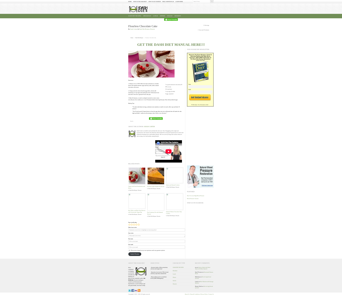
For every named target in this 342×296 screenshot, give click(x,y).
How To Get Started (155, 1)
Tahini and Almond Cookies (173, 185)
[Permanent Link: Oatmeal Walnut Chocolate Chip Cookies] (175, 209)
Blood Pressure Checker (193, 198)
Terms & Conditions (195, 294)
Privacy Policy (204, 294)
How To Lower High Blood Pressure (195, 195)
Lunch (155, 16)
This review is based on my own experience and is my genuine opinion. (148, 250)
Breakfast (147, 16)
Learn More (179, 1)
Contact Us (211, 294)
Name (189, 84)
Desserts (178, 16)
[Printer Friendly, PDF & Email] (171, 19)
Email (189, 89)
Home (130, 1)
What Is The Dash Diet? (140, 1)
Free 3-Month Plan (168, 1)
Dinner (162, 16)
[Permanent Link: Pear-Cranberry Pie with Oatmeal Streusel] (156, 210)
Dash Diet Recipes (144, 29)
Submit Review (134, 254)
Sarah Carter (133, 29)
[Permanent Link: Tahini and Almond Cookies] (175, 182)
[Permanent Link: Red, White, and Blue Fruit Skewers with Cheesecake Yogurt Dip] (137, 208)
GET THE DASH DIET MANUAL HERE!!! (171, 45)
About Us (187, 294)
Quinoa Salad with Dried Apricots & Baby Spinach (202, 268)
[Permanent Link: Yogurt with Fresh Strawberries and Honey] (137, 184)
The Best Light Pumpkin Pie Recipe (155, 186)
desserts (131, 121)
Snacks (169, 16)
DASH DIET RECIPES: (134, 16)
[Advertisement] (141, 151)
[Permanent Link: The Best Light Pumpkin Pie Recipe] (156, 184)
